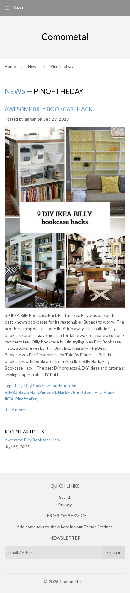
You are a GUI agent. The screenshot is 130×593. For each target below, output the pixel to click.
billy (18, 385)
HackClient (83, 392)
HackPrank (105, 392)
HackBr (64, 392)
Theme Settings (98, 526)
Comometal (70, 581)
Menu (18, 7)
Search (65, 497)
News (33, 66)
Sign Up (114, 552)
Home (10, 66)
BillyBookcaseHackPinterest (30, 392)
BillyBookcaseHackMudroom (51, 385)
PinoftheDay (26, 398)
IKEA (9, 398)
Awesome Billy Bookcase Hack (48, 109)
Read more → (17, 409)
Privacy (65, 504)
